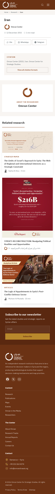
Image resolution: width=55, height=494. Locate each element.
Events (8, 406)
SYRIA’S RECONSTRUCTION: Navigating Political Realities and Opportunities (27, 243)
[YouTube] (19, 379)
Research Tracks (11, 433)
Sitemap (32, 490)
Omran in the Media (13, 411)
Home (6, 12)
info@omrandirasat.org (19, 468)
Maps (7, 402)
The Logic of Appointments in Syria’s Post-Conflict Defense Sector (24, 293)
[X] (13, 379)
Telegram (40, 42)
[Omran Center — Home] (10, 5)
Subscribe (27, 336)
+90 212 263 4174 (17, 464)
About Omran (10, 429)
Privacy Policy (10, 490)
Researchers (10, 415)
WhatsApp (25, 42)
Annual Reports (11, 437)
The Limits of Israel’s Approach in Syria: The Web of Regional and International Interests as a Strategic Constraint (27, 163)
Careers (8, 441)
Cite (10, 42)
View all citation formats (28, 70)
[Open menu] (48, 5)
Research (14, 12)
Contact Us (9, 445)
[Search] (42, 5)
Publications (10, 398)
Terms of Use (22, 490)
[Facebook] (7, 379)
